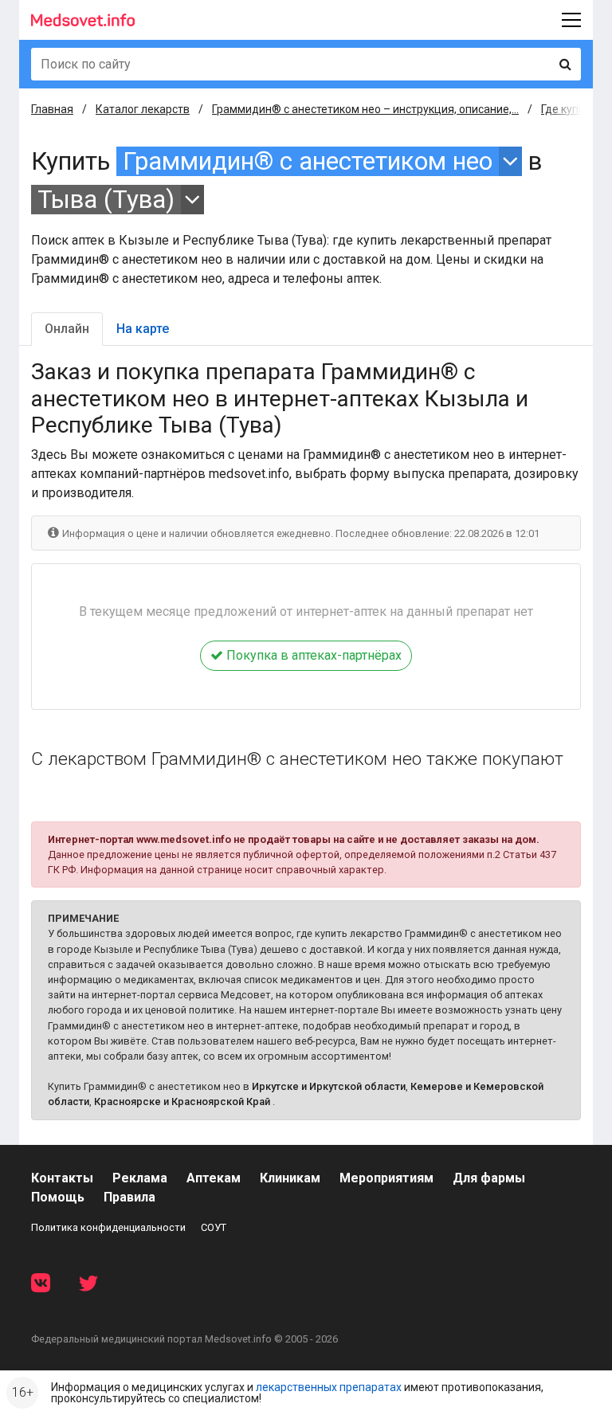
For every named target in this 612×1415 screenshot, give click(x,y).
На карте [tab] (142, 328)
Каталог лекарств (143, 109)
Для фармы (489, 1178)
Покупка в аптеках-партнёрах (312, 655)
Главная (52, 109)
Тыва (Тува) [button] (106, 199)
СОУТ (213, 1227)
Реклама (139, 1178)
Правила (129, 1197)
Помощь (57, 1197)
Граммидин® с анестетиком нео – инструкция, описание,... (365, 109)
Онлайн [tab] (67, 328)
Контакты (62, 1178)
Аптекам (213, 1178)
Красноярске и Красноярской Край (182, 1101)
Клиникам (290, 1178)
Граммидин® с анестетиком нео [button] (307, 161)
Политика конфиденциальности (108, 1227)
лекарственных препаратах (329, 1387)
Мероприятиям (386, 1178)
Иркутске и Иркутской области (329, 1086)
